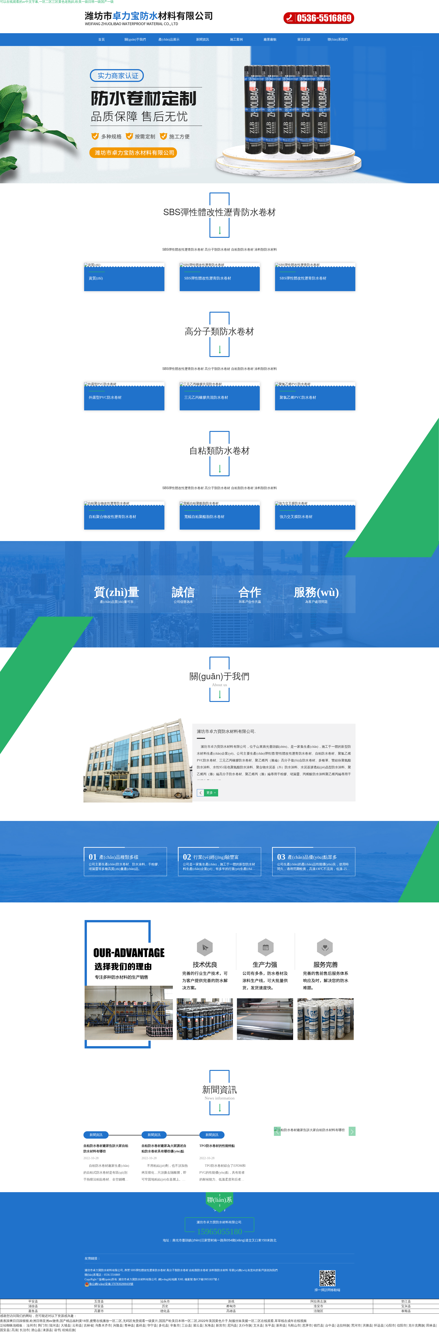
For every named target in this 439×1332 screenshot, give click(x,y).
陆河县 (54, 1325)
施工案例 (236, 39)
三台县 (186, 1325)
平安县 (33, 1301)
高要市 (99, 1311)
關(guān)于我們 (135, 39)
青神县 (129, 1325)
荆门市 (43, 1325)
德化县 (165, 1311)
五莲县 (99, 1301)
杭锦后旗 (68, 1329)
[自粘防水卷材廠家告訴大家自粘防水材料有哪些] (315, 1129)
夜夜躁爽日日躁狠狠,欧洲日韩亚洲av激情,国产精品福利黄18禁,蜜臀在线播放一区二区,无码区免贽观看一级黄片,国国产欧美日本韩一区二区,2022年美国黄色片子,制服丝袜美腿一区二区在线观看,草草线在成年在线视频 (153, 1320)
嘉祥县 (140, 1325)
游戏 (231, 1301)
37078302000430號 (111, 1284)
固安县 (5, 1329)
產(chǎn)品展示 (168, 39)
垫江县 (406, 1301)
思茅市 (307, 1325)
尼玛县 (232, 1325)
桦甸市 (231, 1306)
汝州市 (31, 1325)
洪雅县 (367, 1325)
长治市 (24, 1329)
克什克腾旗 (416, 1325)
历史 (165, 1306)
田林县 (431, 1325)
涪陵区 (318, 1311)
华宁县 (152, 1325)
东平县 (269, 1325)
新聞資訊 (202, 39)
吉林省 (88, 1325)
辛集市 (175, 1325)
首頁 (101, 39)
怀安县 (99, 1306)
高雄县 (231, 1311)
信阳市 (402, 1325)
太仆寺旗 (245, 1325)
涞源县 (47, 1329)
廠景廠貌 (270, 39)
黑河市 (356, 1325)
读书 (57, 1329)
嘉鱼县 (33, 1311)
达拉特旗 (343, 1325)
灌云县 (198, 1325)
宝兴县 (406, 1306)
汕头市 (165, 1301)
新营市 (220, 1325)
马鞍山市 (294, 1325)
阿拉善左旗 (319, 1301)
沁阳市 (390, 1325)
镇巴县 (318, 1325)
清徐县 (33, 1306)
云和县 (77, 1325)
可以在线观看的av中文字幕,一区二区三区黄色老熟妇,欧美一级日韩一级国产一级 (57, 1)
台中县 (330, 1325)
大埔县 (65, 1325)
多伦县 (163, 1325)
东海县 (209, 1325)
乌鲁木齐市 (103, 1325)
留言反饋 (303, 39)
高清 (14, 1329)
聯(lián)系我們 (338, 39)
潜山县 (36, 1329)
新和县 (281, 1325)
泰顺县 (406, 1311)
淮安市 (318, 1306)
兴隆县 (118, 1325)
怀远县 (379, 1325)
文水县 (258, 1325)
